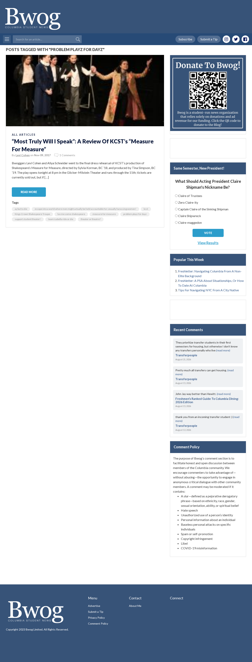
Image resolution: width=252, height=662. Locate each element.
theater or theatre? (91, 219)
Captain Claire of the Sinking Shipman (203, 209)
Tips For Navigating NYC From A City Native (208, 290)
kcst (146, 208)
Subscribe (185, 39)
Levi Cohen (23, 155)
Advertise (94, 605)
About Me (135, 605)
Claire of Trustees (190, 196)
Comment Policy (98, 623)
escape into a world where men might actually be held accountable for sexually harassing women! (85, 208)
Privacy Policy (96, 617)
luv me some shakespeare (71, 214)
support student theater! (28, 219)
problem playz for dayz (135, 214)
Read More (29, 192)
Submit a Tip (209, 39)
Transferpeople (186, 355)
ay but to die (21, 208)
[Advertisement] (208, 148)
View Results (208, 243)
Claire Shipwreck (189, 216)
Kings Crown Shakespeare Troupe (32, 214)
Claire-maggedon (190, 222)
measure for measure (104, 214)
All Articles (24, 134)
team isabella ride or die (60, 219)
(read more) (223, 350)
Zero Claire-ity (188, 202)
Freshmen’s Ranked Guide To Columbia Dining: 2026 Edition (207, 400)
